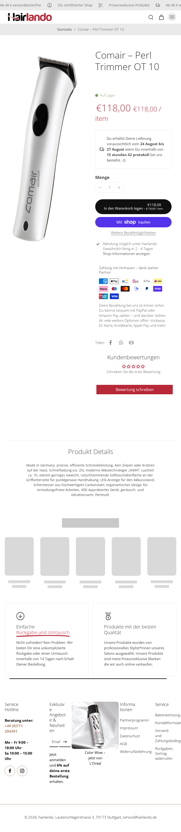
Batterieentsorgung (165, 715)
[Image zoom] (45, 148)
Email (56, 741)
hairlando (45, 817)
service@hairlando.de (140, 817)
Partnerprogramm (130, 720)
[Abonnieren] (64, 742)
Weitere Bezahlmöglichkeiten (133, 233)
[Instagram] (22, 771)
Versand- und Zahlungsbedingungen (165, 735)
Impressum (129, 728)
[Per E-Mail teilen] (131, 342)
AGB (123, 743)
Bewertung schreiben (135, 389)
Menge (102, 177)
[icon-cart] (161, 17)
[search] (151, 17)
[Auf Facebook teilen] (110, 342)
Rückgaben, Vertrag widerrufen (164, 753)
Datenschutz (130, 735)
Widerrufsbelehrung (130, 751)
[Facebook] (10, 771)
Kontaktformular (165, 722)
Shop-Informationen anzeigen (126, 253)
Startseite (64, 29)
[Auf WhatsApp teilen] (121, 342)
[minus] (100, 187)
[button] (133, 206)
